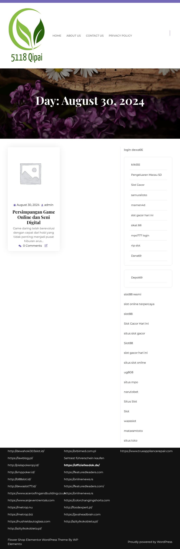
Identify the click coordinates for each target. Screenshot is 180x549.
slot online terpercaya (139, 304)
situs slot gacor (134, 333)
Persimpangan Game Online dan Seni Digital (33, 217)
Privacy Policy (120, 35)
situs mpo (131, 382)
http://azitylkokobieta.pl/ (25, 528)
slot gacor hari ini (142, 215)
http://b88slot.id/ (19, 479)
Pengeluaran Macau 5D (146, 174)
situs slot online (135, 362)
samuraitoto (139, 195)
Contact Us (95, 35)
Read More (32, 173)
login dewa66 (133, 149)
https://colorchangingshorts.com (87, 500)
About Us (73, 35)
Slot (126, 411)
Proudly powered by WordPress (150, 542)
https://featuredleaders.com (83, 472)
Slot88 (128, 343)
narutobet (131, 391)
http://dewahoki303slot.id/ (26, 451)
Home (57, 35)
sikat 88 (136, 225)
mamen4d (138, 205)
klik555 (135, 164)
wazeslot (130, 421)
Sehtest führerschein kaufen (84, 458)
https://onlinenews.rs (78, 479)
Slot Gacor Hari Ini (136, 323)
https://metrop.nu (20, 507)
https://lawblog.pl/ (20, 458)
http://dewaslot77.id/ (22, 486)
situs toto (130, 440)
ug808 (128, 372)
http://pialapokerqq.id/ (23, 465)
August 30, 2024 (28, 205)
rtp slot (135, 245)
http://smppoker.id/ (21, 472)
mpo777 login (140, 235)
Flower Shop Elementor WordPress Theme (38, 539)
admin (49, 205)
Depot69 (136, 277)
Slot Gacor (137, 184)
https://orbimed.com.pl (80, 451)
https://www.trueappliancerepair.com (146, 451)
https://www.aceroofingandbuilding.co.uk (37, 493)
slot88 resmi (132, 294)
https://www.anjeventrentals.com (31, 500)
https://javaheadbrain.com (82, 514)
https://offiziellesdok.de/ (82, 465)
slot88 (128, 314)
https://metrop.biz (20, 514)
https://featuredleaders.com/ (84, 486)
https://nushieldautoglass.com (29, 521)
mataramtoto (133, 431)
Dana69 (136, 255)
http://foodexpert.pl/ (78, 507)
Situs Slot (130, 401)
